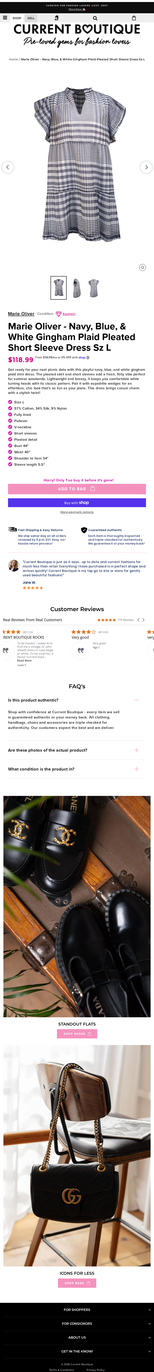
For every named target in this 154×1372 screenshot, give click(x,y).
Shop (17, 18)
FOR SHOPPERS (77, 1310)
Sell (30, 18)
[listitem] (33, 648)
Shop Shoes (74, 1033)
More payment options (77, 512)
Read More (31, 660)
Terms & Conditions (61, 1369)
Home (13, 59)
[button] (139, 620)
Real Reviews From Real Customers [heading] (32, 620)
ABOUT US (77, 1337)
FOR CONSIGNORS (77, 1324)
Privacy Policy (96, 1369)
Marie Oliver (21, 314)
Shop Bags (74, 1283)
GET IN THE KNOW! (77, 1351)
